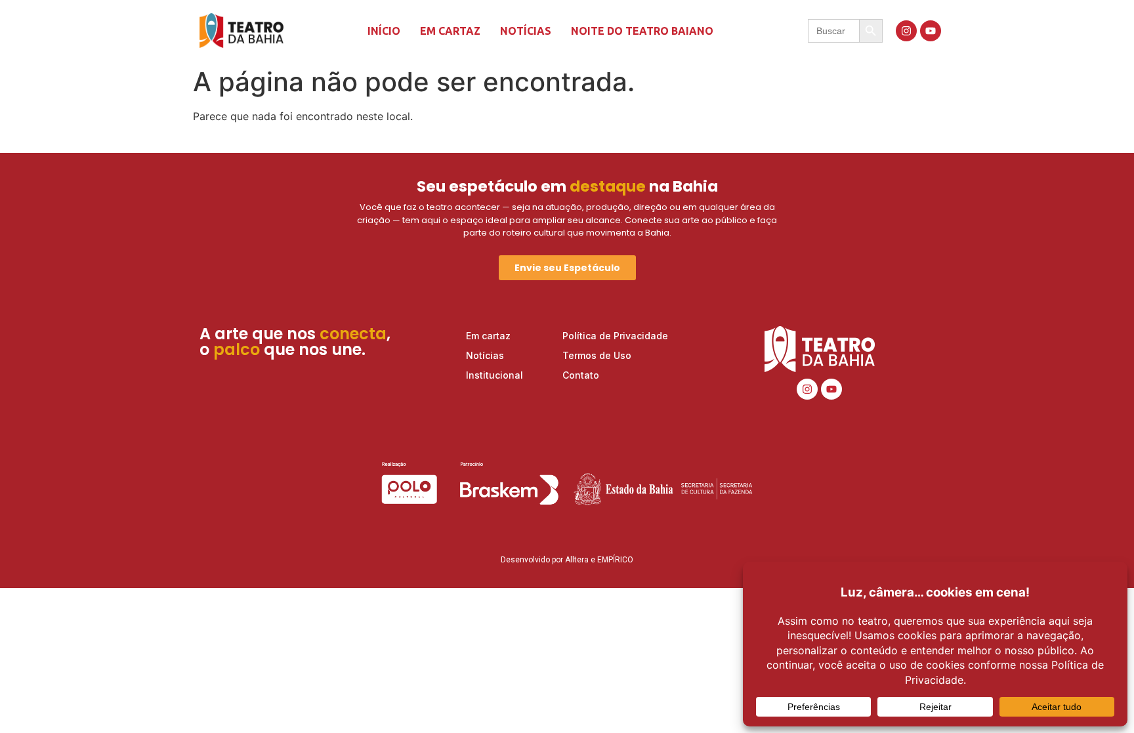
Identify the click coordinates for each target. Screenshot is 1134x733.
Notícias (525, 31)
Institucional (494, 375)
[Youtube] (930, 30)
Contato (580, 375)
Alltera (577, 559)
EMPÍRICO (615, 559)
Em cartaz (450, 31)
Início (384, 31)
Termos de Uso (596, 355)
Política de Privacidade (615, 335)
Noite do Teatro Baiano (642, 31)
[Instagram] (906, 30)
